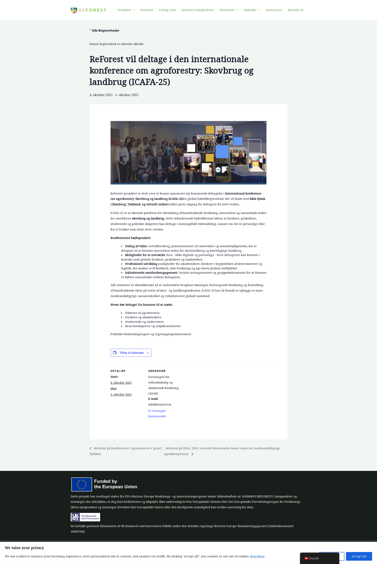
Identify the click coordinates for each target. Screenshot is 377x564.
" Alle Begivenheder (104, 30)
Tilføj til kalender (132, 353)
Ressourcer (274, 10)
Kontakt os (295, 10)
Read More (257, 556)
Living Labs (167, 10)
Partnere (147, 10)
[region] (188, 553)
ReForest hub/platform (198, 10)
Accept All (359, 556)
